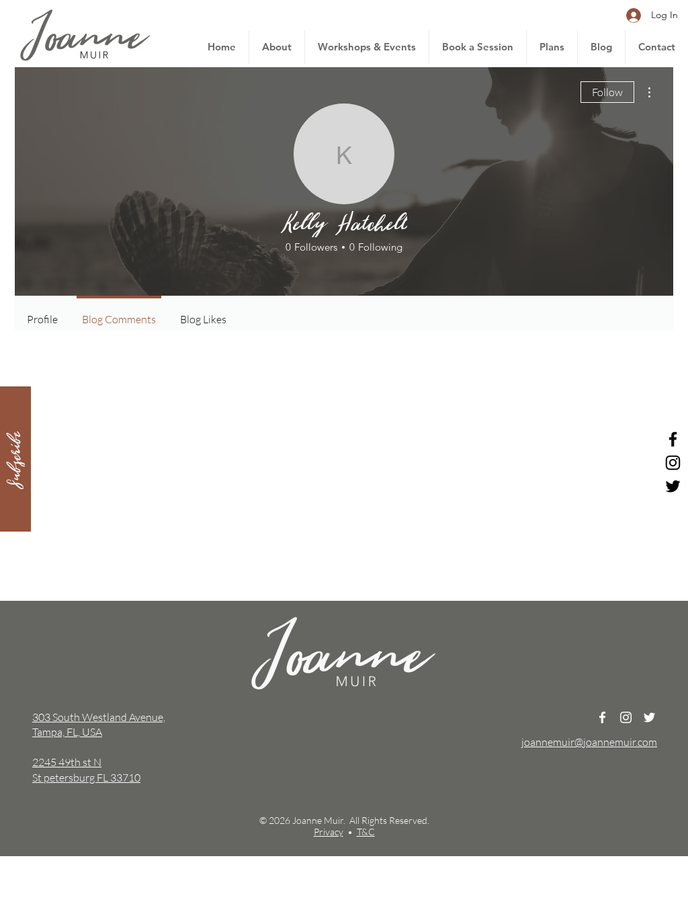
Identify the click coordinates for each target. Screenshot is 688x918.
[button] (15, 459)
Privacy (328, 831)
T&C (366, 831)
